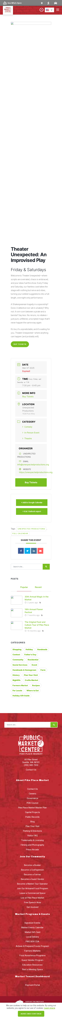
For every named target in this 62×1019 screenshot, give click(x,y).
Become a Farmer (32, 874)
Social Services (20, 665)
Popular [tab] (24, 587)
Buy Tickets (20, 344)
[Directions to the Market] (48, 3)
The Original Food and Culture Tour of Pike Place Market (37, 625)
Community (18, 659)
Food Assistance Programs (32, 955)
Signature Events (32, 923)
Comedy (28, 427)
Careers (32, 793)
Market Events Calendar (32, 927)
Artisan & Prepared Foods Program (32, 946)
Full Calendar (20, 533)
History (16, 675)
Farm (43, 670)
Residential (33, 659)
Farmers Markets (32, 951)
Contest (16, 654)
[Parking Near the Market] (55, 3)
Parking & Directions (32, 831)
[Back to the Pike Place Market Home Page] (8, 10)
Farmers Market (20, 685)
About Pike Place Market (32, 780)
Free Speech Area (32, 902)
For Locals (17, 690)
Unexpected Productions (31, 529)
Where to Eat (33, 690)
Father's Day (30, 654)
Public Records (32, 817)
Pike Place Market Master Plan (32, 807)
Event (34, 665)
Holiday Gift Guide (21, 695)
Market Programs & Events (32, 914)
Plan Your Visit (31, 675)
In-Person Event (31, 432)
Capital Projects (32, 812)
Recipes (36, 685)
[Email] (40, 551)
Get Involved (32, 907)
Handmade (42, 649)
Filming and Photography (32, 845)
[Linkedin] (34, 551)
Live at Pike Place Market (32, 897)
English (50, 10)
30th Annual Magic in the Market (36, 598)
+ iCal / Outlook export (31, 511)
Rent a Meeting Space (32, 969)
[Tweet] (27, 551)
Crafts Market (31, 680)
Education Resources (32, 964)
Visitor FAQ (32, 835)
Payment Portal (32, 985)
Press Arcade (32, 849)
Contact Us (31, 769)
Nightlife (16, 680)
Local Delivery (32, 937)
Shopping (17, 649)
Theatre (28, 438)
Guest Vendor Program (32, 960)
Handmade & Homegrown (24, 670)
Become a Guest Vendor (32, 879)
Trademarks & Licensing (32, 840)
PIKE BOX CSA (32, 941)
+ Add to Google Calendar (31, 503)
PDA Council (32, 803)
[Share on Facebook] (21, 551)
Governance (32, 798)
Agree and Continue (31, 1014)
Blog (32, 821)
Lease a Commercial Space (32, 893)
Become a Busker (32, 865)
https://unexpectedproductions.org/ (36, 472)
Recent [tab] (38, 587)
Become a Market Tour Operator (32, 884)
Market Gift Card (32, 932)
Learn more (49, 1008)
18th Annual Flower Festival (34, 610)
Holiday (29, 649)
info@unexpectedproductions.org (33, 464)
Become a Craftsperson (32, 870)
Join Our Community (32, 856)
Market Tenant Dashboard (32, 976)
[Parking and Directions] (42, 3)
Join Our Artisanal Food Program (32, 888)
